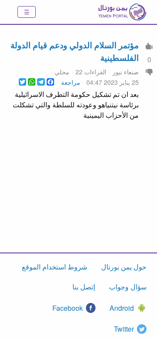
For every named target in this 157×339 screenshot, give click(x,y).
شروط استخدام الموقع (54, 267)
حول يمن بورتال (124, 267)
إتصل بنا (83, 287)
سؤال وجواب (128, 287)
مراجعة (70, 81)
